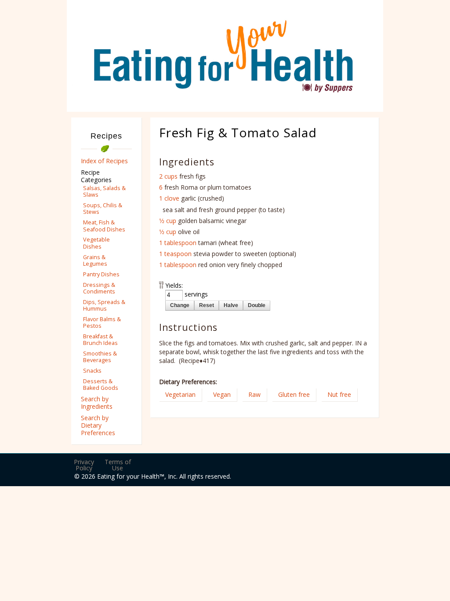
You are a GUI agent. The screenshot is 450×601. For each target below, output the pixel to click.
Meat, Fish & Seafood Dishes (104, 226)
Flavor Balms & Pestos (102, 322)
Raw (254, 394)
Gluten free (294, 394)
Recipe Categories (96, 176)
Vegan (222, 394)
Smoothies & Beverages (100, 357)
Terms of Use (118, 465)
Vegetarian (180, 394)
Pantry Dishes (101, 274)
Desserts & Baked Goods (100, 384)
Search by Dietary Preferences (98, 425)
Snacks (92, 370)
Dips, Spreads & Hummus (104, 305)
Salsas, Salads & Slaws (104, 191)
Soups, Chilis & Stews (102, 209)
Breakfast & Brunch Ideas (100, 340)
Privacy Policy (84, 465)
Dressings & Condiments (99, 288)
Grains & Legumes (95, 260)
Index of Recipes (104, 161)
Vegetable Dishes (96, 243)
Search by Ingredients (96, 402)
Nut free (339, 394)
